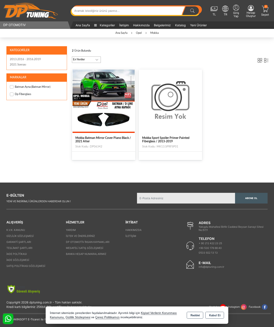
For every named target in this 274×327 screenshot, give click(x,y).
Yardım (71, 230)
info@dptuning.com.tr (211, 266)
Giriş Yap (236, 14)
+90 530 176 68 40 (210, 248)
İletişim (124, 25)
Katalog (180, 25)
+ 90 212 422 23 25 (210, 243)
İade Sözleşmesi (17, 260)
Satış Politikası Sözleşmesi (25, 266)
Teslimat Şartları (19, 248)
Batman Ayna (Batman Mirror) (32, 87)
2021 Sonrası (18, 64)
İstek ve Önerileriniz (80, 236)
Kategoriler (107, 25)
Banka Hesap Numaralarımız (86, 254)
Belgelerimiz (162, 25)
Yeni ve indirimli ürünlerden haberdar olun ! (38, 201)
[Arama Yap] (192, 10)
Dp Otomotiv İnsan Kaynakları (87, 242)
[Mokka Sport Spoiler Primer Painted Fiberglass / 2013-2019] (170, 101)
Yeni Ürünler (198, 25)
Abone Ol (251, 198)
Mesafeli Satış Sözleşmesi (84, 248)
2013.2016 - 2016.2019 (25, 59)
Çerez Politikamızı (107, 317)
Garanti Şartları (18, 242)
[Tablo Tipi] (266, 59)
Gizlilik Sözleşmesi (20, 236)
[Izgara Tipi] (260, 59)
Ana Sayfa (83, 25)
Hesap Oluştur (251, 14)
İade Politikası (16, 254)
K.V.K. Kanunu (15, 230)
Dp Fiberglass (23, 94)
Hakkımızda (141, 25)
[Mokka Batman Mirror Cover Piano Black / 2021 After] (103, 101)
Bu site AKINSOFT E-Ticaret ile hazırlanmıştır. (33, 319)
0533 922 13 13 (208, 252)
